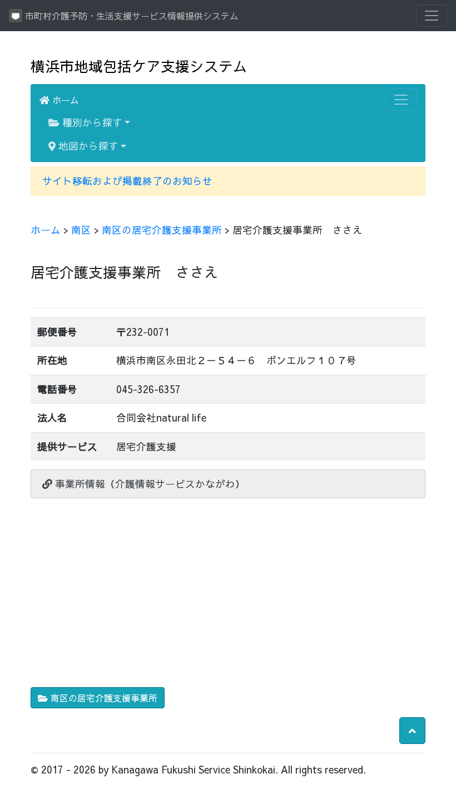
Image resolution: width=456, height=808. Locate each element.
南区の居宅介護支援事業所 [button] (102, 698)
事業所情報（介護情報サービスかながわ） (148, 484)
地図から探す (87, 146)
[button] (412, 730)
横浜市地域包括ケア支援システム (139, 66)
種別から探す (91, 122)
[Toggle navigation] (431, 15)
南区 (81, 230)
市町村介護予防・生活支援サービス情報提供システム (130, 15)
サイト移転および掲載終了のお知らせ (127, 181)
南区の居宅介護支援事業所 (162, 230)
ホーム (64, 100)
